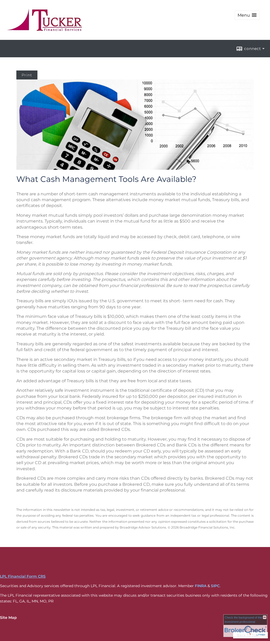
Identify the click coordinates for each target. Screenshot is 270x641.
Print (27, 75)
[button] (247, 15)
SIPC (215, 585)
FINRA (200, 585)
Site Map (8, 617)
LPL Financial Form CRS (23, 576)
